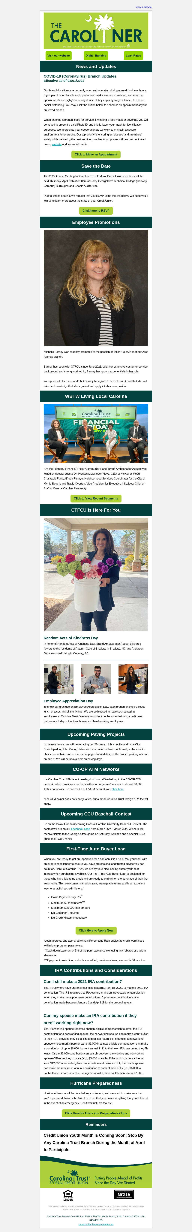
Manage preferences (102, 1224)
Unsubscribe (85, 1224)
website (57, 144)
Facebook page (80, 828)
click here (118, 789)
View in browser (144, 7)
